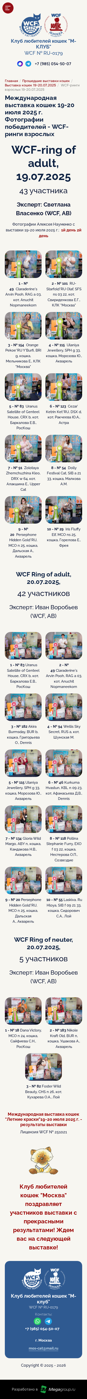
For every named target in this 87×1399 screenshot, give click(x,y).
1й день (68, 230)
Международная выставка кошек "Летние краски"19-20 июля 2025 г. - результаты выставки (43, 1119)
